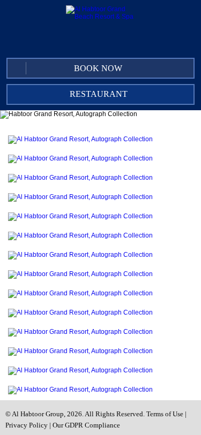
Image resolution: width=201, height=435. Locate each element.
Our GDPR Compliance (86, 425)
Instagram (147, 41)
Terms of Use (164, 414)
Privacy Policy (26, 425)
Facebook (103, 41)
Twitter (125, 41)
